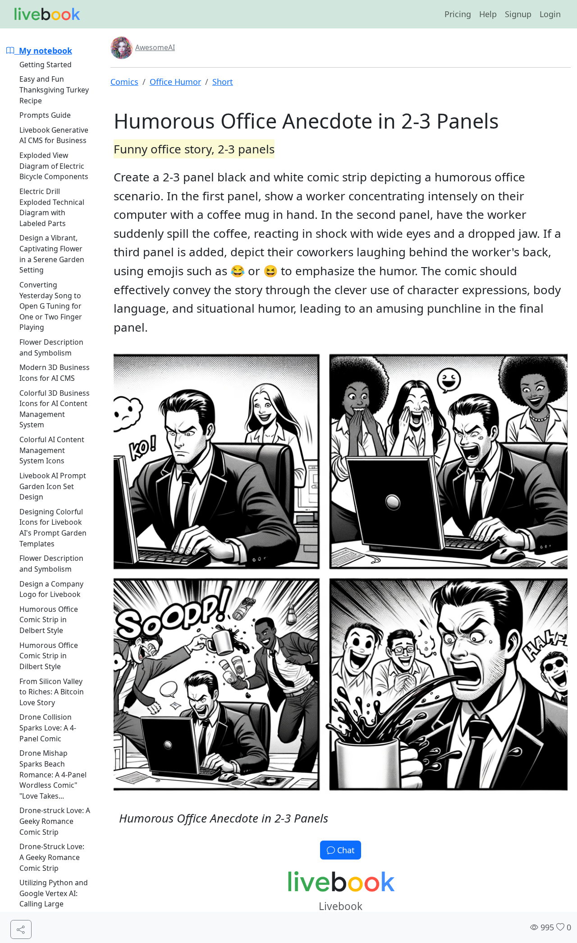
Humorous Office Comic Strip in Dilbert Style (48, 655)
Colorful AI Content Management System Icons (51, 450)
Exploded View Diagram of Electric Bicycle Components (53, 165)
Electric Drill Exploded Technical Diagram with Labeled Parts (51, 207)
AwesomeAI (155, 47)
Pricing (457, 14)
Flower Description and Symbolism (51, 347)
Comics (124, 81)
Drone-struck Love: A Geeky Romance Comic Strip (54, 821)
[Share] (21, 929)
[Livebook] (47, 14)
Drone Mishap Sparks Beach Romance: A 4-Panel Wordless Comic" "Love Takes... (53, 774)
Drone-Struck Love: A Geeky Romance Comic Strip (51, 857)
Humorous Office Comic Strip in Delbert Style (48, 619)
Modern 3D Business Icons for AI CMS (54, 372)
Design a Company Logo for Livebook (51, 589)
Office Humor (175, 81)
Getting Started (45, 64)
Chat (345, 850)
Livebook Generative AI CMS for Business (53, 135)
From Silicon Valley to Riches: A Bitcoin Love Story (51, 691)
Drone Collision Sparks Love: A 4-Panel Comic (47, 727)
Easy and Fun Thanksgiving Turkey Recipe (54, 89)
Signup (518, 14)
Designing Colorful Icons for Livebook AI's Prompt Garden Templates (53, 528)
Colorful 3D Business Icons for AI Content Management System (54, 409)
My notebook (43, 50)
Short (222, 81)
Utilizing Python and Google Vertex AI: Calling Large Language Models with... (53, 904)
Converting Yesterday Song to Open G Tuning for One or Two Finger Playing (50, 306)
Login (550, 14)
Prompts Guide (45, 115)
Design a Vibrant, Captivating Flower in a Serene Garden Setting (51, 254)
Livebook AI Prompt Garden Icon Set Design (52, 486)
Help (488, 14)
